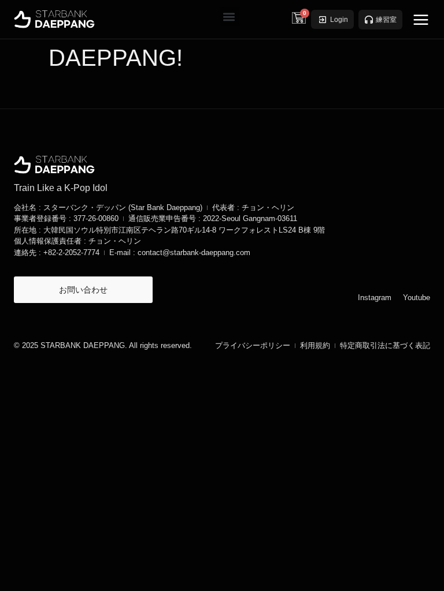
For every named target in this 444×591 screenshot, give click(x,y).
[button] (229, 16)
